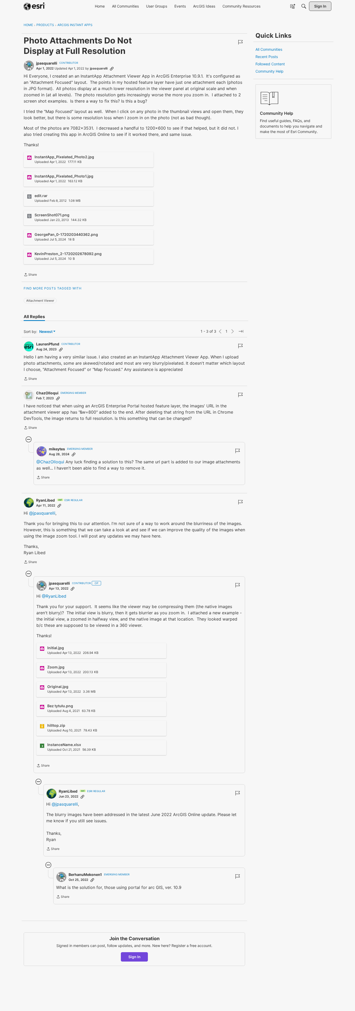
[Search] (303, 6)
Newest (45, 331)
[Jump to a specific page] (241, 331)
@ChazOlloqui (50, 461)
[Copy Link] (112, 68)
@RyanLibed (54, 596)
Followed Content (270, 64)
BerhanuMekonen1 (85, 874)
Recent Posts (266, 56)
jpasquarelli (46, 63)
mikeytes (57, 449)
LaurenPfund (47, 344)
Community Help (269, 71)
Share (30, 275)
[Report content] (240, 42)
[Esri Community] (34, 6)
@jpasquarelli (42, 513)
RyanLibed (45, 500)
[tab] (34, 316)
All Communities (268, 49)
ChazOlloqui (47, 393)
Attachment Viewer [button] (40, 300)
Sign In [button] (134, 957)
